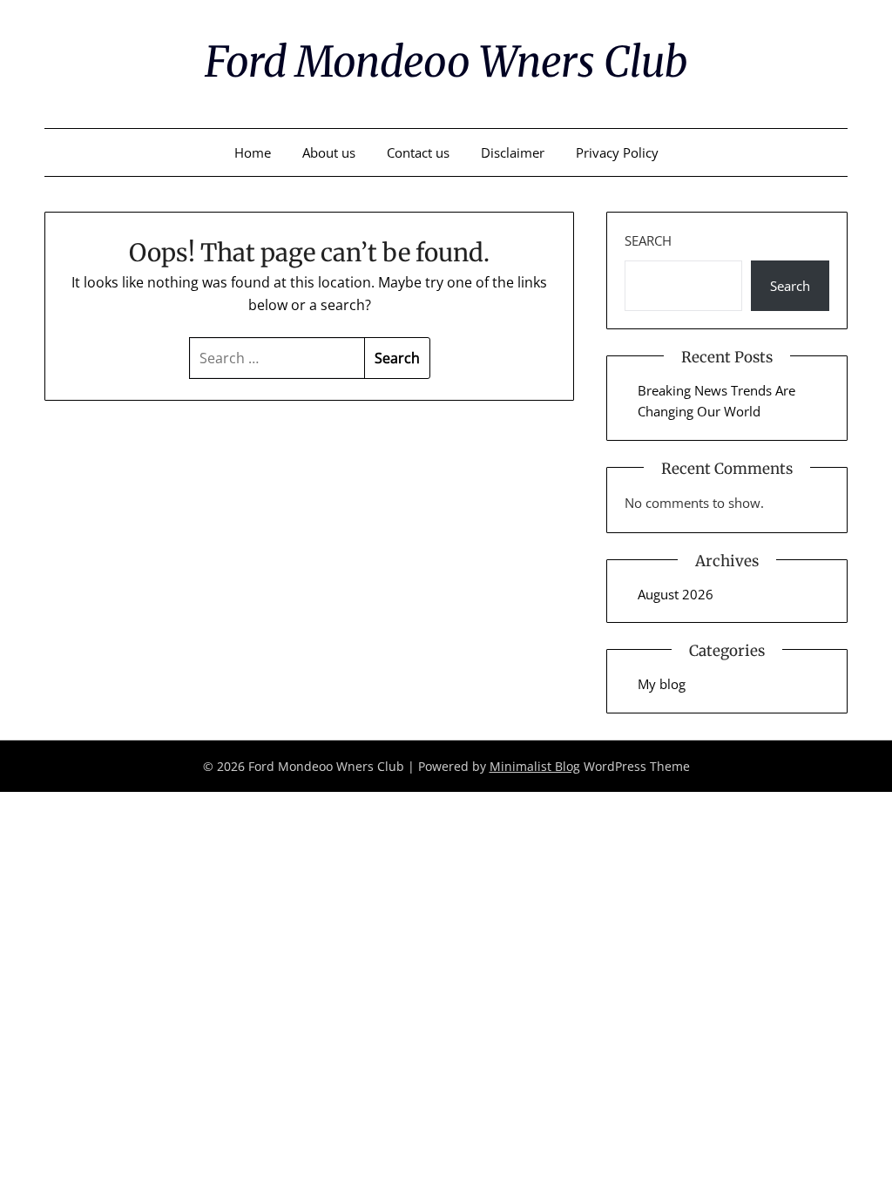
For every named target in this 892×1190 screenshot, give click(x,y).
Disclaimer (512, 152)
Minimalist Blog (535, 766)
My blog (662, 684)
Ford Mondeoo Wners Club (446, 62)
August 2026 (675, 594)
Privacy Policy (617, 152)
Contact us (418, 152)
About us (328, 152)
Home (252, 152)
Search (648, 240)
